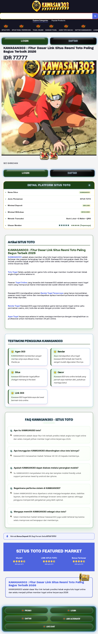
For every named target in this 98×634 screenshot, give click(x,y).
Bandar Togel (14, 306)
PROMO (28, 611)
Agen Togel (13, 316)
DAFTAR (73, 41)
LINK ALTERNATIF (73, 619)
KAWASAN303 (15, 257)
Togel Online (21, 282)
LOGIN (25, 41)
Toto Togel (13, 272)
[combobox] (46, 16)
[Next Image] (94, 108)
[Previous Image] (4, 108)
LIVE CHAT (50, 626)
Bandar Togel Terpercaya (52, 293)
